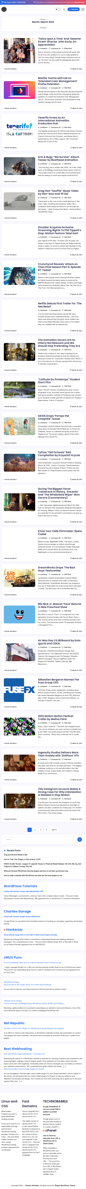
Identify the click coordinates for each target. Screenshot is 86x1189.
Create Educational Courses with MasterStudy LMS (23, 891)
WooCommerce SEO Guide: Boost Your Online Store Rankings (27, 985)
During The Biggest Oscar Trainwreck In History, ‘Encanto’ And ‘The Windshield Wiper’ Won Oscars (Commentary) (59, 493)
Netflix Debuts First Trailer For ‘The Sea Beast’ (60, 305)
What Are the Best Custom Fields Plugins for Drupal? (24, 1069)
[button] (58, 9)
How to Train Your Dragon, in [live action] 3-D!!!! (22, 859)
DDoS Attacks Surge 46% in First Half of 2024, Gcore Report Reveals (30, 935)
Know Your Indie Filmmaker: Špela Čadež (60, 532)
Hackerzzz (14, 929)
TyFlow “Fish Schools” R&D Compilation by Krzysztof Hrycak (59, 454)
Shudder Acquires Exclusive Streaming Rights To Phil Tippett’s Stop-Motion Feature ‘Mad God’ (59, 230)
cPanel (50, 1130)
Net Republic (14, 1023)
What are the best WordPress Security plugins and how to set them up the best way (36, 871)
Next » (54, 830)
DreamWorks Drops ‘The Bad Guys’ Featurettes (56, 569)
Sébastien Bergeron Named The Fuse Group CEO (58, 681)
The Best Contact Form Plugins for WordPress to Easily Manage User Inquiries (34, 1028)
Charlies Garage (17, 911)
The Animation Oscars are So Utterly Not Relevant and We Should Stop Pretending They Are (59, 343)
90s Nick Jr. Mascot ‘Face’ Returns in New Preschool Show (59, 605)
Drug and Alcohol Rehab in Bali (15, 855)
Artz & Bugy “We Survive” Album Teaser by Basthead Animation (58, 158)
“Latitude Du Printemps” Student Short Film (59, 381)
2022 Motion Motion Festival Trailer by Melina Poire (55, 717)
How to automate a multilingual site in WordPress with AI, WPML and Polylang (33, 1003)
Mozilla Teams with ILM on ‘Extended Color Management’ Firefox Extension (57, 81)
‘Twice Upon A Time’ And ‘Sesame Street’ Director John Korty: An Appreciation (59, 41)
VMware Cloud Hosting (13, 1001)
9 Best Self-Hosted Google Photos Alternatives (22, 916)
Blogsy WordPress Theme (65, 1185)
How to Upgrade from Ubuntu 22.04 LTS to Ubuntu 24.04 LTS (30, 1114)
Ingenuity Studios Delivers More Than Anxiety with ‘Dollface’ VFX (58, 754)
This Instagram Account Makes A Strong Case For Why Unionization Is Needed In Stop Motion (59, 792)
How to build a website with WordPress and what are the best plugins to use (33, 875)
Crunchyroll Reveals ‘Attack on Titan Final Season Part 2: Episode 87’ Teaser (59, 267)
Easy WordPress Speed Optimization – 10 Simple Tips (24, 1054)
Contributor (43, 48)
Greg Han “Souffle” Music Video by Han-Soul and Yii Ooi (58, 192)
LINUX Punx (13, 957)
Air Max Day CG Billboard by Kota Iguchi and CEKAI (59, 642)
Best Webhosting (18, 1048)
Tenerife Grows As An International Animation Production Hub (53, 120)
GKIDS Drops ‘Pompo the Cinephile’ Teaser (53, 417)
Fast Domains (29, 1103)
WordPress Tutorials (20, 886)
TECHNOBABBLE (55, 1101)
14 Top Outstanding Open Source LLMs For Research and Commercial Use (32, 962)
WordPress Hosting (11, 982)
